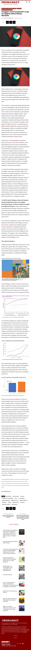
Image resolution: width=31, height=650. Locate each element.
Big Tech (19, 8)
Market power (15, 502)
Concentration (21, 498)
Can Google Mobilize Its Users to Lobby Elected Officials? (8, 516)
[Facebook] (7, 22)
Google (9, 502)
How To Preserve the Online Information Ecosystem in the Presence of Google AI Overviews (10, 584)
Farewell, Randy (7, 574)
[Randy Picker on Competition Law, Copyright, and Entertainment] (22, 568)
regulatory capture (6, 504)
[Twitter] (10, 22)
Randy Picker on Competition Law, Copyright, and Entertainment (8, 568)
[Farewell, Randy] (22, 576)
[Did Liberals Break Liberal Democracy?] (22, 543)
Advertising (8, 496)
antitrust (22, 496)
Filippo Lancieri (8, 18)
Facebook (4, 502)
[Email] (14, 22)
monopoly (22, 502)
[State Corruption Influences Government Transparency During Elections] (22, 608)
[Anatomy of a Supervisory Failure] (22, 593)
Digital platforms (23, 500)
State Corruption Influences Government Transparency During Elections (9, 608)
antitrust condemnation (10, 225)
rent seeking (14, 504)
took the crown (9, 91)
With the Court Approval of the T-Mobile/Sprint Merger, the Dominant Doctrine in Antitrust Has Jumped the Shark (22, 517)
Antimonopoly (15, 496)
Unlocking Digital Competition (17, 140)
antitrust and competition (7, 498)
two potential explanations (14, 399)
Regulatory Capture (7, 9)
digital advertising (6, 500)
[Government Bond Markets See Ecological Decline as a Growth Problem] (22, 559)
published (14, 177)
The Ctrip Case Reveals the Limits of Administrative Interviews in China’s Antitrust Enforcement (10, 551)
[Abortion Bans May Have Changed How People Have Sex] (22, 600)
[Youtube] (23, 644)
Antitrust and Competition (9, 8)
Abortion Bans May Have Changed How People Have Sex (10, 600)
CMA (16, 498)
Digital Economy (14, 500)
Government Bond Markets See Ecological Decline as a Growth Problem (9, 560)
